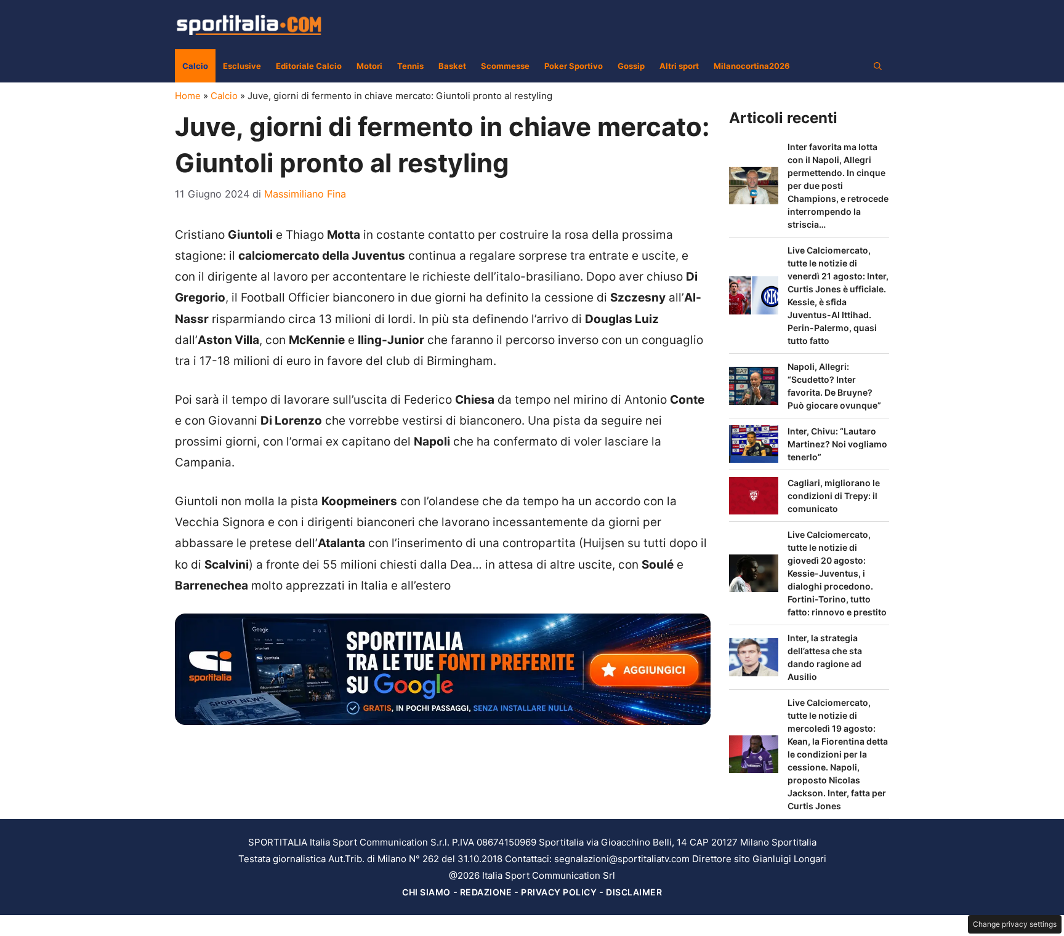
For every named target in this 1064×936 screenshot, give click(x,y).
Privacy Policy (559, 892)
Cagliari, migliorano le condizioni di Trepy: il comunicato (834, 496)
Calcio (195, 66)
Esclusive (242, 66)
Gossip (631, 66)
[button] (877, 65)
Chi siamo (426, 892)
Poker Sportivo (573, 66)
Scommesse (505, 66)
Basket (452, 66)
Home (188, 96)
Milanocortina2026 (752, 66)
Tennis (410, 66)
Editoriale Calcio (309, 66)
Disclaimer (634, 892)
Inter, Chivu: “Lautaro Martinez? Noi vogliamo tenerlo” (837, 444)
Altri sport (679, 66)
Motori (369, 66)
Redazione (486, 892)
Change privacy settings (1015, 924)
